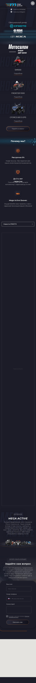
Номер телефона (11, 594)
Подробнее (18, 97)
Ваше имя (9, 584)
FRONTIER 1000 (18, 93)
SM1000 (18, 70)
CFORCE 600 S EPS (18, 117)
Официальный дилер (18, 23)
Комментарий (10, 604)
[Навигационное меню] (33, 3)
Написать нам (18, 622)
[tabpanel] (18, 369)
